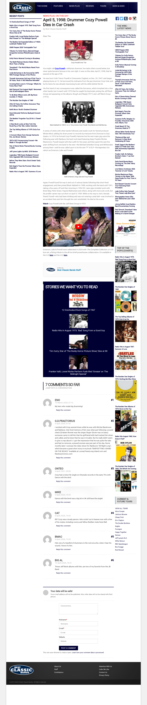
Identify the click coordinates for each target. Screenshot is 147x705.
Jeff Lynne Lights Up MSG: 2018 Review (23, 151)
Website (62, 637)
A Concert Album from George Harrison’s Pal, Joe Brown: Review (24, 136)
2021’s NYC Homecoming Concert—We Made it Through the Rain (23, 141)
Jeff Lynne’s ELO (121, 538)
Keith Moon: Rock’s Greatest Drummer (23, 109)
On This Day (62, 16)
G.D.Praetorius (65, 420)
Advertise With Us (105, 666)
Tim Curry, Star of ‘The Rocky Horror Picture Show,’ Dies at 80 (78, 351)
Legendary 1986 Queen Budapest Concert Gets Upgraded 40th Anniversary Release (24, 156)
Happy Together (120, 532)
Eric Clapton (119, 520)
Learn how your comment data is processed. (88, 652)
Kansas (117, 535)
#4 (112, 513)
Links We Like (104, 669)
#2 (112, 421)
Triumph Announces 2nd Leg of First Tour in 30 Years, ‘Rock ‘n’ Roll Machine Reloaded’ (25, 79)
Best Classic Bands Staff (56, 29)
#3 (112, 468)
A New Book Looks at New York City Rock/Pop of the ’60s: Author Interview (23, 125)
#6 (112, 560)
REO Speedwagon (121, 544)
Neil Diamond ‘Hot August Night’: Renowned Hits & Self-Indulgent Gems (25, 90)
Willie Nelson (120, 541)
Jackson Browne (121, 514)
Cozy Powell (60, 68)
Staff (56, 669)
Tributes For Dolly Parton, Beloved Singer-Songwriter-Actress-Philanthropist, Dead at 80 (24, 53)
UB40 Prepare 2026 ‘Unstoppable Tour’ (23, 47)
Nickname (63, 620)
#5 (112, 536)
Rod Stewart (119, 550)
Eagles (117, 526)
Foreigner (118, 529)
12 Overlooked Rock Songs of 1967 (22, 22)
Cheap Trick (119, 517)
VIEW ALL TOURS (121, 508)
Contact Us (103, 672)
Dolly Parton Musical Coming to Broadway (24, 58)
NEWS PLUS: (49, 16)
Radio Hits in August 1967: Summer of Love (25, 172)
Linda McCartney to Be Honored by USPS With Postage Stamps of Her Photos (24, 74)
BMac (58, 536)
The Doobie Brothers (122, 523)
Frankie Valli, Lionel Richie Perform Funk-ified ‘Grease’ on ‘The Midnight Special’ (24, 37)
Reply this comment (63, 410)
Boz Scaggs (119, 547)
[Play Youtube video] (78, 227)
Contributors (58, 672)
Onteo (59, 468)
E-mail (61, 628)
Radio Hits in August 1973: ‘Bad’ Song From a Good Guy (78, 330)
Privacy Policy (104, 675)
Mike (58, 492)
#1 (112, 400)
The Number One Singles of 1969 (21, 100)
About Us (57, 666)
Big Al (59, 560)
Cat (57, 513)
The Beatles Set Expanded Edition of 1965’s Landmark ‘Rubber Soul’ (24, 43)
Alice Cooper (120, 511)
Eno (57, 400)
